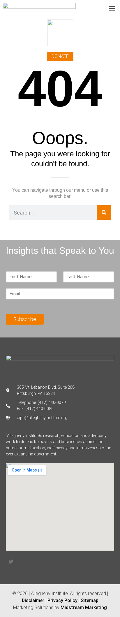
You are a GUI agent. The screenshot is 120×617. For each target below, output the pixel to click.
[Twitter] (11, 562)
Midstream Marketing (84, 607)
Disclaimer (33, 600)
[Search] (104, 212)
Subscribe (24, 319)
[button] (112, 8)
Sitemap (89, 600)
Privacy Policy (62, 600)
